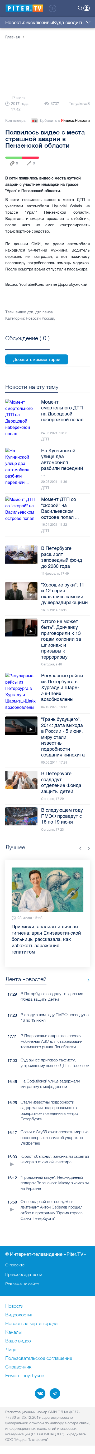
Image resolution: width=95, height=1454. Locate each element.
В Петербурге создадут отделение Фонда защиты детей (52, 984)
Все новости (87, 967)
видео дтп (24, 312)
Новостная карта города (31, 1323)
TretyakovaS (79, 104)
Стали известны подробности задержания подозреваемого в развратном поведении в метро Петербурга (49, 1098)
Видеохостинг (20, 1315)
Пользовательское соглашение (38, 1358)
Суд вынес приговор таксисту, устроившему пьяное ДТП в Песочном (55, 1050)
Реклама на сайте (22, 1284)
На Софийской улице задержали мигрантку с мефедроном (50, 1071)
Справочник (18, 1367)
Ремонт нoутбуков (24, 1375)
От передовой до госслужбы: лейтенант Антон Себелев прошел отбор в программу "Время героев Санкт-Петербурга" (52, 1197)
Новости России (40, 318)
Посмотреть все (27, 344)
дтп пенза (44, 312)
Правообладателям (23, 1274)
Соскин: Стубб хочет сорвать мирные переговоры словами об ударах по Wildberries (54, 1125)
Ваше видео (18, 1341)
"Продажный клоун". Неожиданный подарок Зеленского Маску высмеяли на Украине (55, 1170)
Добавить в (65, 120)
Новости (14, 23)
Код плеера (15, 120)
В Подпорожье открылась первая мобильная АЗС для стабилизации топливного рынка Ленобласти (51, 1029)
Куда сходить (68, 23)
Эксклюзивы (38, 23)
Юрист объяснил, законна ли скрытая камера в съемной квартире (55, 1146)
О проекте (15, 1265)
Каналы (13, 1332)
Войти (86, 8)
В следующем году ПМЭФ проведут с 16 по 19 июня (55, 1005)
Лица (10, 1349)
